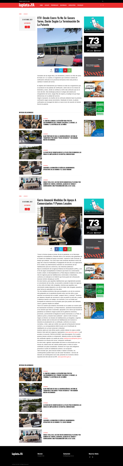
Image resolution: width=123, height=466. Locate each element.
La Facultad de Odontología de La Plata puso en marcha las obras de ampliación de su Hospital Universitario (62, 153)
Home (20, 14)
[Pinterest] (65, 70)
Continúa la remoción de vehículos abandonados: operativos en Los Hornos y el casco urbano (59, 169)
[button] (103, 1)
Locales (26, 14)
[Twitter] (103, 5)
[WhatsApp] (69, 70)
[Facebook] (101, 5)
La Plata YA (27, 23)
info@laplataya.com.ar (68, 456)
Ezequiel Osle (41, 456)
